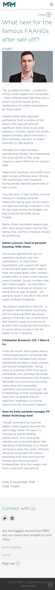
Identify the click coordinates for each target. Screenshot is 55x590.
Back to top (50, 584)
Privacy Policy (28, 585)
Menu (51, 4)
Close (41, 14)
